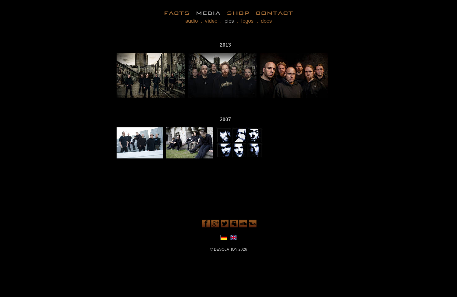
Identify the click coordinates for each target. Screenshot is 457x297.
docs (266, 21)
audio (191, 21)
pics (229, 21)
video (211, 21)
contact (274, 12)
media (208, 12)
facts (177, 12)
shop (238, 12)
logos (247, 21)
